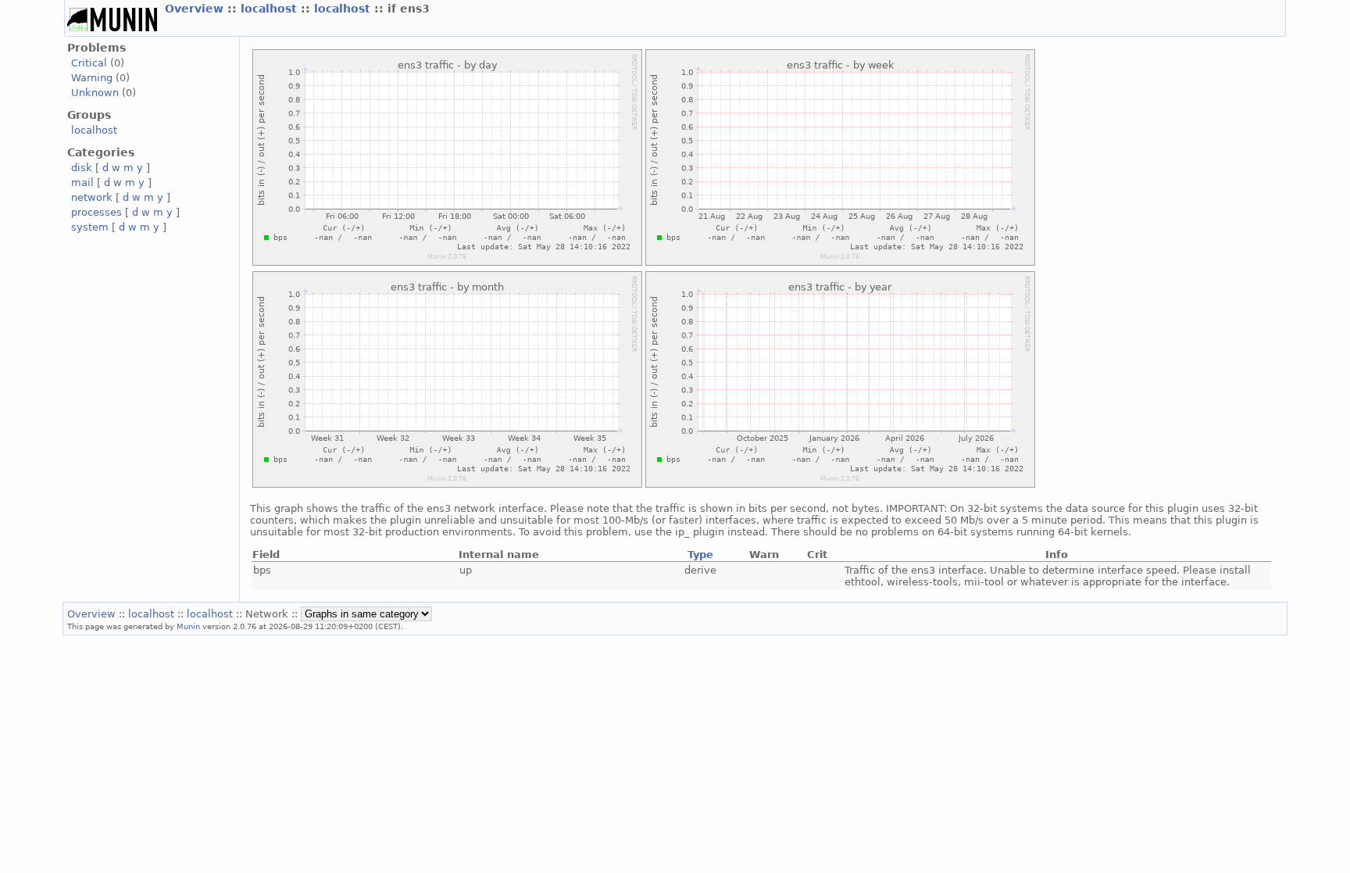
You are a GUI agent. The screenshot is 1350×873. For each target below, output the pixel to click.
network (91, 197)
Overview (196, 8)
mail (82, 182)
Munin (188, 626)
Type (700, 554)
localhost (271, 8)
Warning (91, 78)
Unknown (95, 92)
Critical (89, 63)
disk (81, 168)
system (90, 227)
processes (96, 212)
